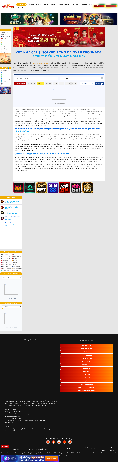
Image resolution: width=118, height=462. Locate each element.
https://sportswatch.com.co (41, 63)
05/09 (74, 83)
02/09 (55, 83)
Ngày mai (48, 83)
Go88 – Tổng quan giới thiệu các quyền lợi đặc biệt (12, 212)
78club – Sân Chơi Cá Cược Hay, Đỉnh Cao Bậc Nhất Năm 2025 (12, 218)
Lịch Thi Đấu (20, 7)
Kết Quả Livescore (50, 4)
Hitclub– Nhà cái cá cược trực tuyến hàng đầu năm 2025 (12, 224)
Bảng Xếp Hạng (87, 4)
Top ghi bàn (75, 4)
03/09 (61, 83)
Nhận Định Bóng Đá (35, 4)
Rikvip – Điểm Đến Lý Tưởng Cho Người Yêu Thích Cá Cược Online (12, 201)
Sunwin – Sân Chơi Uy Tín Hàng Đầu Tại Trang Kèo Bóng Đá (12, 207)
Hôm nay (40, 83)
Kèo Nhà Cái (19, 135)
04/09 (68, 83)
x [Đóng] (5, 446)
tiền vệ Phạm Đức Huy (64, 443)
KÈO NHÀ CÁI (21, 4)
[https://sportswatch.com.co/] (8, 6)
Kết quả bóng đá (64, 4)
